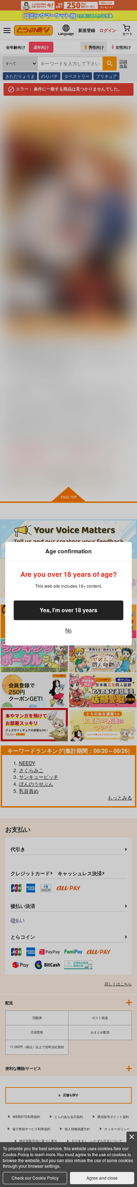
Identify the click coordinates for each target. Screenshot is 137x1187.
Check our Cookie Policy (35, 1178)
